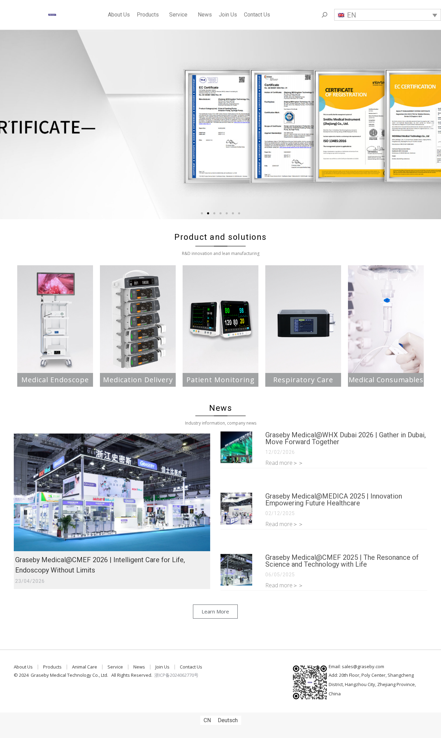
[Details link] (112, 492)
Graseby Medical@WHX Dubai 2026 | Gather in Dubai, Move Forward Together (345, 438)
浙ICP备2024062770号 (176, 675)
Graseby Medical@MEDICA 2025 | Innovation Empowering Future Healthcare (333, 499)
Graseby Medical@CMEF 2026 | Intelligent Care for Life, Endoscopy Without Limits (100, 565)
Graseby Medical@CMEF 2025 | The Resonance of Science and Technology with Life (342, 560)
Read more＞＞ (284, 463)
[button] (202, 213)
